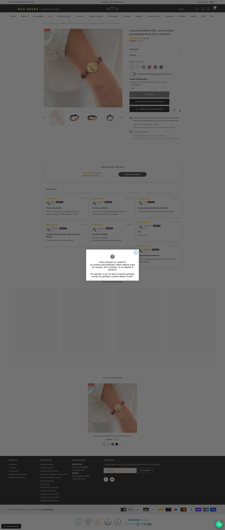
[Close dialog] (136, 252)
